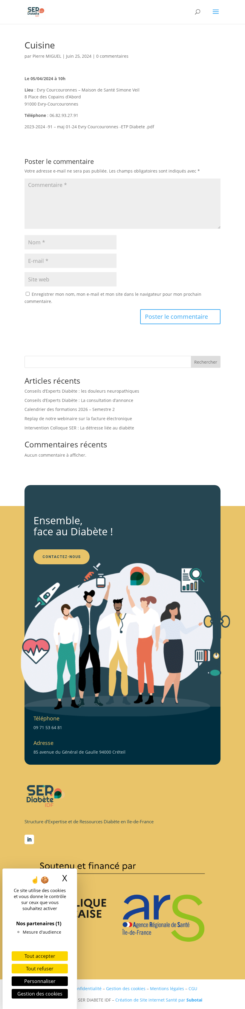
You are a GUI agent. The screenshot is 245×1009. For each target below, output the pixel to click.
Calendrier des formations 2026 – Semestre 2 (69, 409)
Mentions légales (167, 988)
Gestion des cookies (126, 988)
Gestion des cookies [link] (39, 993)
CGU (193, 988)
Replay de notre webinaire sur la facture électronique (78, 418)
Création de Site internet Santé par (158, 1000)
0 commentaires (112, 56)
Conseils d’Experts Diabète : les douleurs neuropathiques (81, 391)
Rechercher (205, 362)
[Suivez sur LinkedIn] (29, 839)
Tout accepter (39, 956)
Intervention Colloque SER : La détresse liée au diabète (79, 428)
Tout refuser (39, 968)
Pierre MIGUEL (47, 56)
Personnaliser (40, 981)
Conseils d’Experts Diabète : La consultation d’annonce (78, 400)
